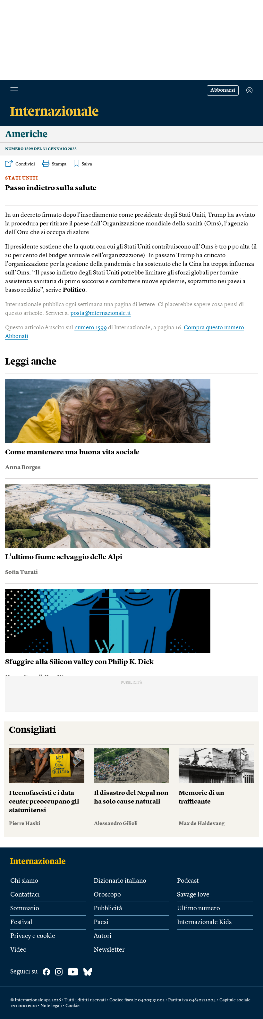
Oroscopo (107, 895)
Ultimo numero (198, 908)
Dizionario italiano (120, 881)
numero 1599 (90, 328)
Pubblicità (108, 908)
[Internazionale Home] (40, 861)
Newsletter (109, 950)
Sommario (24, 908)
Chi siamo (24, 881)
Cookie (72, 1006)
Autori (103, 936)
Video (18, 950)
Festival (21, 922)
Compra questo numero (214, 328)
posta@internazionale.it (101, 313)
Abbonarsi (222, 90)
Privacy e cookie (32, 936)
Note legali (51, 1006)
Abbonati (16, 336)
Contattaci (25, 895)
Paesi (101, 922)
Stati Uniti (21, 178)
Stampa (59, 164)
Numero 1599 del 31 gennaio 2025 (41, 149)
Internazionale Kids (204, 922)
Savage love (193, 895)
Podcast (188, 881)
